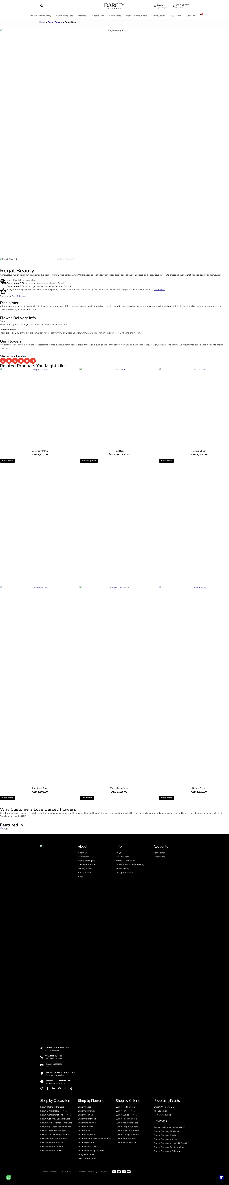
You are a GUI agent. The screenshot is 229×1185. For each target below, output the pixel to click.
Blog (80, 876)
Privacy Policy (122, 868)
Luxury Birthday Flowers (52, 1106)
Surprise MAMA (40, 450)
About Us (82, 852)
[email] (41, 1065)
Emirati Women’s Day (40, 15)
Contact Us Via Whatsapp (57, 1048)
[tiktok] (72, 1088)
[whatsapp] (41, 1048)
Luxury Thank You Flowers (53, 1130)
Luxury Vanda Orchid (88, 1146)
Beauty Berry (198, 788)
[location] (41, 1073)
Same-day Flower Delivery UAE (169, 1127)
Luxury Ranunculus (87, 1134)
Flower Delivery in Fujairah (167, 1151)
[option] (114, 143)
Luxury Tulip (84, 1130)
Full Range (176, 15)
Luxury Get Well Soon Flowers (55, 1118)
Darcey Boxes (158, 15)
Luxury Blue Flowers (126, 1138)
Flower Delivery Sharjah (165, 1135)
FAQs (118, 852)
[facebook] (48, 1088)
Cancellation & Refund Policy (130, 864)
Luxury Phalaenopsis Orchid (91, 1150)
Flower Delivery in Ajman (166, 1139)
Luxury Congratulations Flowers (55, 1114)
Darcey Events (85, 868)
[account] (155, 6)
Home (42, 22)
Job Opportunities (124, 872)
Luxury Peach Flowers (126, 1118)
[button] (3, 361)
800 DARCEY (182, 5)
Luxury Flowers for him (51, 1146)
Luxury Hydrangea (87, 1118)
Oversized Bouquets (88, 1158)
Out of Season (55, 22)
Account (161, 5)
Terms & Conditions (125, 860)
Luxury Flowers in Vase (51, 1142)
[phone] (174, 6)
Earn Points (159, 852)
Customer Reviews (87, 864)
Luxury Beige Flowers (126, 1142)
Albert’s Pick (97, 15)
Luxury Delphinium (87, 1122)
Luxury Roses (84, 1106)
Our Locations (122, 856)
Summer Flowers (64, 15)
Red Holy (119, 450)
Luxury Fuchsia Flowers (127, 1130)
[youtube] (60, 1088)
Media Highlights (86, 860)
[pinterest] (66, 1088)
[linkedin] (54, 1088)
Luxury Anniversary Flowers (53, 1110)
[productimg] (40, 407)
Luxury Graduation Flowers (53, 1138)
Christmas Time (40, 788)
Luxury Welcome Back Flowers (55, 1134)
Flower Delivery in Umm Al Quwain (171, 1143)
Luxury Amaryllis (86, 1126)
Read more (7, 460)
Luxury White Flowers (126, 1114)
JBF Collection (160, 1110)
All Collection (84, 872)
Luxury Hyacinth (86, 1142)
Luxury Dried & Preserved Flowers (94, 1138)
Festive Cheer (199, 450)
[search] (41, 6)
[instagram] (42, 1088)
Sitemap (104, 1172)
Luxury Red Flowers (125, 1106)
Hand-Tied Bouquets (136, 15)
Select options (89, 460)
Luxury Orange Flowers (127, 1134)
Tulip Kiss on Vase (119, 788)
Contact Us (83, 856)
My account (159, 856)
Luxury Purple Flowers (127, 1126)
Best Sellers (115, 15)
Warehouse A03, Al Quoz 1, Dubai (60, 1072)
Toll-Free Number (53, 1056)
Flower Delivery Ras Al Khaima (169, 1147)
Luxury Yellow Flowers (127, 1122)
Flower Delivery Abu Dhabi (167, 1131)
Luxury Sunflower (86, 1110)
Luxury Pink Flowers (125, 1110)
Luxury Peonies (85, 1114)
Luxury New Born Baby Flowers (55, 1126)
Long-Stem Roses (87, 1154)
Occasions (192, 15)
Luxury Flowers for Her (51, 1150)
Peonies (82, 15)
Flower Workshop (162, 1114)
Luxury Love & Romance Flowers (56, 1122)
